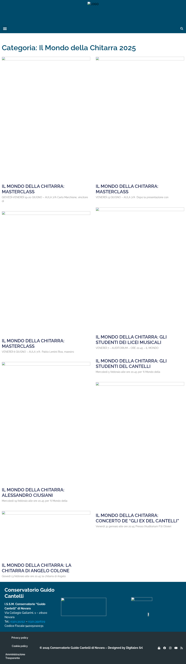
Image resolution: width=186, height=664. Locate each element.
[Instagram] (170, 648)
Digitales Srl (134, 647)
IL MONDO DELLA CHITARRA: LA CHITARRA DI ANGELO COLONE (36, 567)
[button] (5, 28)
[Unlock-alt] (159, 648)
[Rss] (181, 648)
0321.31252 (17, 621)
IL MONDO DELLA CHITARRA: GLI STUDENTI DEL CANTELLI (131, 363)
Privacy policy (19, 637)
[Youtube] (176, 648)
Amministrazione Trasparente (15, 656)
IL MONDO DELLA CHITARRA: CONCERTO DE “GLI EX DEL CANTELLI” (137, 518)
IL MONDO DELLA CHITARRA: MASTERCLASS (33, 188)
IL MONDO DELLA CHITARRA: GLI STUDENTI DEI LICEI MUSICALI (131, 339)
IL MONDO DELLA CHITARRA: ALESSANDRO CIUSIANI (33, 492)
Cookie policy (20, 646)
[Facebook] (164, 648)
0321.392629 (36, 621)
